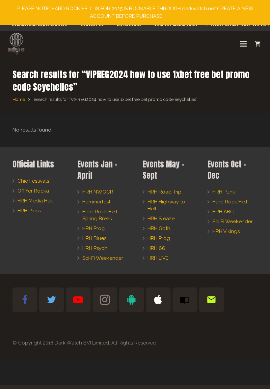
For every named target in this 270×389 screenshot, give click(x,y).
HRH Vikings (226, 231)
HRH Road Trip (164, 192)
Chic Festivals (33, 181)
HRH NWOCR (97, 192)
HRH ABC (223, 212)
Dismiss (172, 16)
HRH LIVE (158, 258)
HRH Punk (223, 192)
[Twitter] (51, 299)
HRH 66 (156, 248)
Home (19, 99)
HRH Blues (94, 238)
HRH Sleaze (161, 219)
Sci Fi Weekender (232, 221)
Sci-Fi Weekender (102, 258)
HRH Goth (159, 228)
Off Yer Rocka (33, 191)
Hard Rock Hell (229, 202)
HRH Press (29, 211)
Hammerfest (96, 202)
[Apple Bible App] (158, 299)
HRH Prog (93, 228)
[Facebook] (25, 299)
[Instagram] (105, 299)
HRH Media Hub (35, 201)
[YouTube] (78, 299)
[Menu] (243, 44)
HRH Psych (94, 248)
